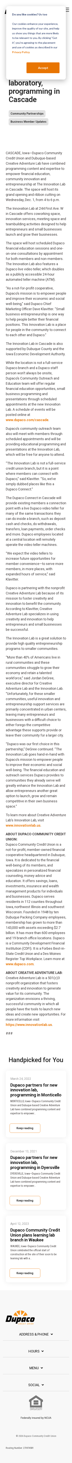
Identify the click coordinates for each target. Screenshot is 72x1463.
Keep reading (25, 1128)
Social (34, 1385)
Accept (43, 68)
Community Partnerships (27, 113)
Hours (34, 1351)
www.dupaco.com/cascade (27, 420)
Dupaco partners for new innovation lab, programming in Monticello (35, 1090)
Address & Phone (34, 1334)
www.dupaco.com (20, 964)
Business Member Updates (28, 121)
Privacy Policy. (21, 52)
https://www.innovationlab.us (29, 1025)
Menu (34, 1368)
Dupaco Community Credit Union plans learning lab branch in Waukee (35, 1235)
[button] (66, 9)
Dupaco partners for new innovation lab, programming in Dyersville (35, 1162)
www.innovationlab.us (23, 825)
